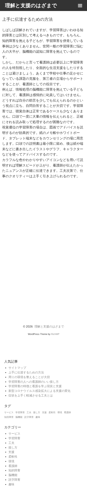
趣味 (37, 417)
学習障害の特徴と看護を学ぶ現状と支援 (35, 386)
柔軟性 (52, 412)
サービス (9, 412)
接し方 (36, 412)
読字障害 (29, 417)
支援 (44, 412)
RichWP (55, 334)
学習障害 (20, 412)
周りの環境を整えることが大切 (29, 377)
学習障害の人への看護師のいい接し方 (33, 381)
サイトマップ (17, 367)
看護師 (67, 412)
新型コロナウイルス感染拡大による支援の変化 (39, 390)
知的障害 (9, 417)
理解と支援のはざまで (49, 326)
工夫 (29, 412)
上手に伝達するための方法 (26, 372)
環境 (59, 412)
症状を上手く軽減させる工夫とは (30, 395)
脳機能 (18, 417)
